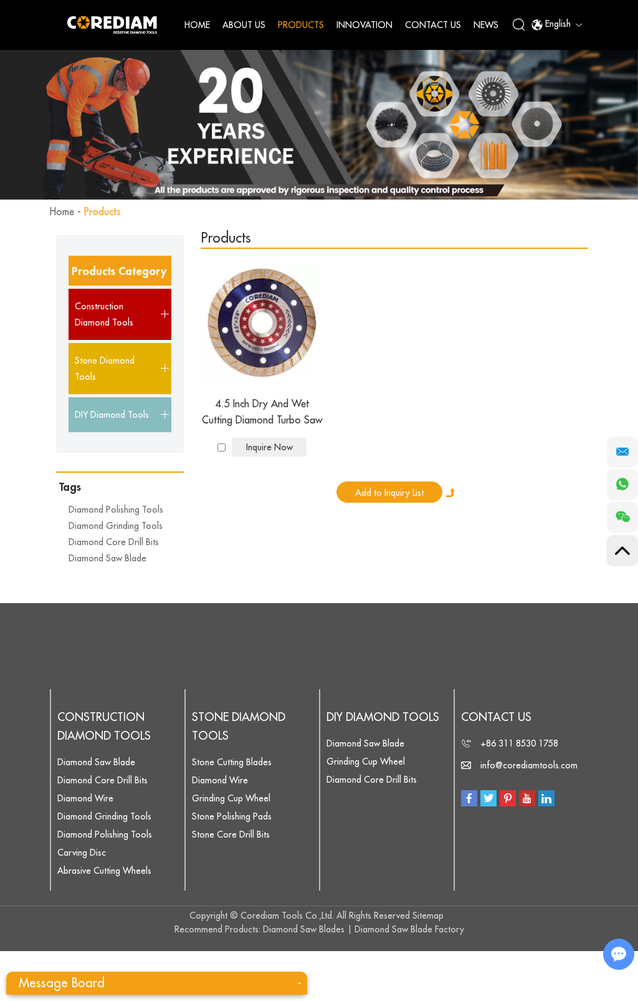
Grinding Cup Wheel (231, 798)
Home (197, 25)
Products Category (119, 271)
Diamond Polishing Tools (116, 509)
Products (301, 25)
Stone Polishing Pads (232, 816)
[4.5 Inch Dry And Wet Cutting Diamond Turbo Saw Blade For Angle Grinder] (262, 322)
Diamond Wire (85, 798)
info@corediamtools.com (529, 765)
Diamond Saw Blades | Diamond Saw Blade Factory (363, 929)
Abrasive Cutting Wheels (104, 870)
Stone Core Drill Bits (231, 834)
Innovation (364, 25)
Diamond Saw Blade (107, 558)
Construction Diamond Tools (104, 727)
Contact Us (433, 25)
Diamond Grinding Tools (116, 525)
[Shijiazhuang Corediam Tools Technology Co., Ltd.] (112, 24)
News (486, 25)
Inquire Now (269, 447)
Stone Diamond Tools (238, 727)
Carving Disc (81, 852)
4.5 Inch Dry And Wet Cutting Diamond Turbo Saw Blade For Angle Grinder (262, 413)
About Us (243, 25)
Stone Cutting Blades (232, 762)
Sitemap (428, 915)
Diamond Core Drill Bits (114, 542)
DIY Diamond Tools (382, 717)
